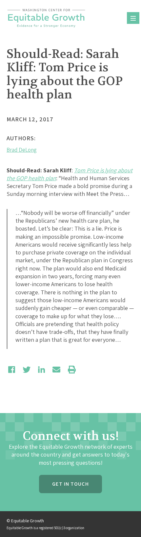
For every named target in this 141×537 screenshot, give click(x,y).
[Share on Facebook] (11, 369)
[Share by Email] (56, 369)
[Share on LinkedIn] (41, 369)
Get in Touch (70, 483)
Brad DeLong (22, 149)
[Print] (72, 369)
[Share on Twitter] (26, 369)
